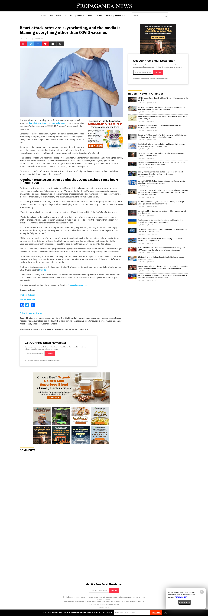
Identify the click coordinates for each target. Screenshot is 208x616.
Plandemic (77, 321)
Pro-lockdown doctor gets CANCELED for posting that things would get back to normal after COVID (161, 203)
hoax (90, 15)
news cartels (66, 321)
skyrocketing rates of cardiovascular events (47, 123)
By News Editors (151, 103)
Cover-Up (59, 318)
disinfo (109, 15)
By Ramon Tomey (152, 130)
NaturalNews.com (27, 300)
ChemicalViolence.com (78, 285)
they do (42, 270)
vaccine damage (115, 321)
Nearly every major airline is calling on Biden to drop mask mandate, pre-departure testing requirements (160, 173)
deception (95, 318)
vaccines (37, 324)
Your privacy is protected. (32, 360)
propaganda (120, 15)
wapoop (80, 15)
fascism (104, 318)
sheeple (99, 15)
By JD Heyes (150, 197)
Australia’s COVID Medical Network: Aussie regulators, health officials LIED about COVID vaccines (161, 182)
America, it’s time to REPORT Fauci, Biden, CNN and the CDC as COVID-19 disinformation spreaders (161, 164)
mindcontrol (55, 15)
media (50, 321)
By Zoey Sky (150, 271)
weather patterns (49, 324)
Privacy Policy (104, 607)
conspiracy (50, 318)
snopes (43, 15)
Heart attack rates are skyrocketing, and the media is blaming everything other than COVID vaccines (161, 145)
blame (41, 318)
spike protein (101, 321)
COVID (67, 318)
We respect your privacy (91, 601)
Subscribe (156, 613)
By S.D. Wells (150, 167)
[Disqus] (71, 484)
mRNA (57, 321)
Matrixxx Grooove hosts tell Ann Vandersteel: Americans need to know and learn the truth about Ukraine (162, 276)
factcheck (69, 15)
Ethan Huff (38, 39)
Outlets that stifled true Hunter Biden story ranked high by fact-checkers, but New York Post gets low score (162, 136)
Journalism (38, 321)
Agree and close (184, 602)
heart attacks (115, 318)
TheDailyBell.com (27, 295)
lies (45, 321)
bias (36, 318)
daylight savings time (80, 318)
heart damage (26, 321)
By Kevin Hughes (151, 243)
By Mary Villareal (151, 234)
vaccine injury (26, 324)
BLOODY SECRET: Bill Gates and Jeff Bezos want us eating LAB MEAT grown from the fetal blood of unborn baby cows (161, 249)
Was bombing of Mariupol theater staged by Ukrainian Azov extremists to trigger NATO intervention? (160, 221)
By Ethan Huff (150, 121)
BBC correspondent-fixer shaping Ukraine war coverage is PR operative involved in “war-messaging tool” (161, 108)
